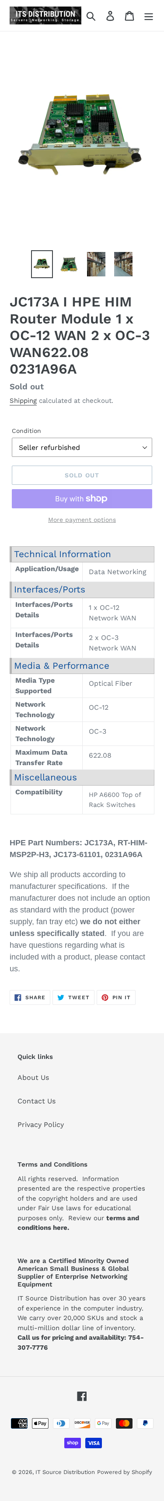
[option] (42, 264)
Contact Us (36, 1101)
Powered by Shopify (124, 1472)
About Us (33, 1077)
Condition (26, 430)
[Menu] (148, 15)
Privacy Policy (40, 1124)
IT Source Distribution (65, 1472)
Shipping (23, 401)
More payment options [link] (82, 519)
